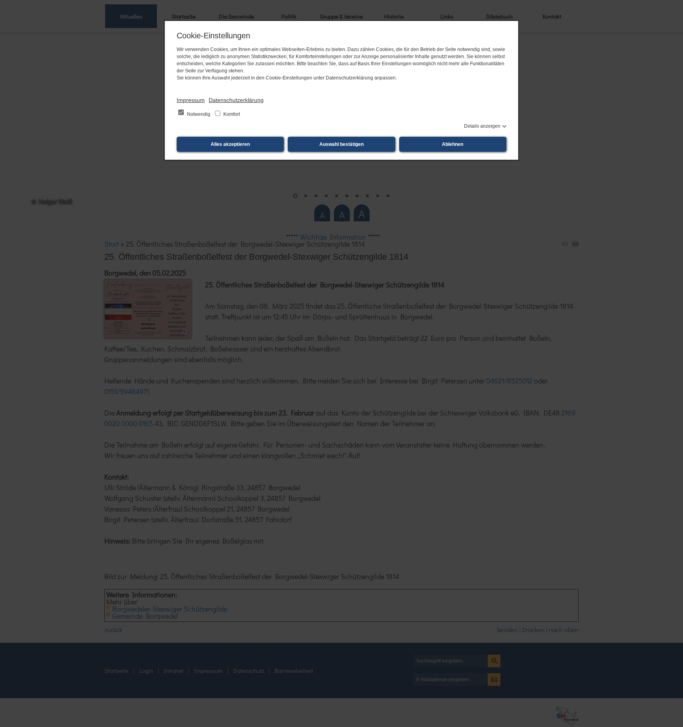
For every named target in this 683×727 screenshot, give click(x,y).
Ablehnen (452, 144)
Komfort (231, 114)
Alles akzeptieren (230, 144)
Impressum (191, 100)
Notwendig (198, 114)
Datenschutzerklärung (236, 100)
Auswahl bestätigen (341, 144)
